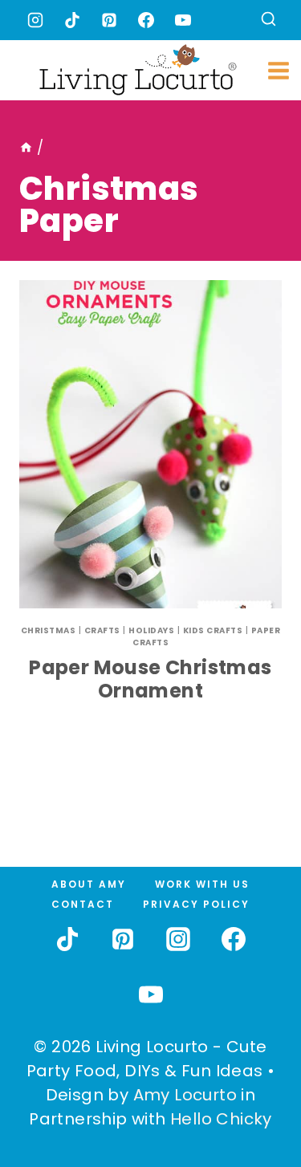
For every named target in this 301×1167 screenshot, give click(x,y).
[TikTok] (72, 20)
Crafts (102, 630)
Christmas (48, 630)
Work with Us (202, 884)
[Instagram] (35, 20)
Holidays (151, 630)
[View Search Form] (268, 20)
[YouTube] (183, 20)
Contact (82, 904)
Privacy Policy (196, 904)
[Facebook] (146, 20)
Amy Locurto (185, 1095)
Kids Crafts (213, 630)
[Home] (26, 147)
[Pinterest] (109, 20)
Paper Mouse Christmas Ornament (150, 679)
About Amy (88, 884)
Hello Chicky (221, 1119)
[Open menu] (279, 70)
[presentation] (150, 444)
